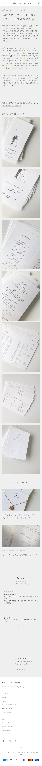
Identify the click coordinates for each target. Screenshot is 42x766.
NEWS (4, 697)
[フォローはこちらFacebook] (3, 741)
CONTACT (6, 712)
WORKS (5, 701)
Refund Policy (7, 726)
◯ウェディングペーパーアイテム (13, 10)
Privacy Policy (7, 723)
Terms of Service (8, 734)
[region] (21, 658)
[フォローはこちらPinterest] (15, 741)
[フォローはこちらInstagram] (9, 741)
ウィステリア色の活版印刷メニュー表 (20, 555)
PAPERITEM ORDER (10, 705)
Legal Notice (6, 730)
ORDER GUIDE (8, 708)
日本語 (20, 748)
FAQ (4, 719)
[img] (21, 581)
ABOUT (5, 694)
